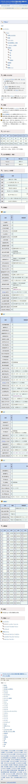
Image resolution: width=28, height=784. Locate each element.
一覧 (5, 8)
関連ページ (10, 67)
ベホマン (17, 634)
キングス (12, 636)
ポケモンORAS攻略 (21, 757)
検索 (13, 8)
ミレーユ (16, 624)
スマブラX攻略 (4, 764)
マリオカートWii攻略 (5, 768)
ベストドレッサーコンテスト (10, 711)
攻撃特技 (6, 737)
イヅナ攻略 (19, 772)
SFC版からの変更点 (8, 689)
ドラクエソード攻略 (18, 752)
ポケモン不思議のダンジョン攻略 (18, 759)
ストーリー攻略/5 (8, 698)
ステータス (10, 40)
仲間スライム (6, 631)
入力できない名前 (8, 729)
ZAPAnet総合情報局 (5, 5)
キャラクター (6, 29)
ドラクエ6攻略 (4, 750)
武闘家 (7, 114)
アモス (5, 22)
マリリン (17, 636)
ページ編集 (21, 8)
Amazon (8, 777)
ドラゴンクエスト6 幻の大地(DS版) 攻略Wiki (14, 1)
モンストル (7, 79)
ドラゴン (4, 292)
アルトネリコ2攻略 (14, 761)
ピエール (7, 634)
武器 (11, 50)
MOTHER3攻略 (21, 766)
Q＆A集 (5, 687)
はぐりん (7, 639)
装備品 (9, 47)
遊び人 (2, 175)
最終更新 (9, 8)
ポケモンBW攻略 (12, 757)
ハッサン (16, 108)
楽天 (12, 777)
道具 (5, 744)
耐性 (9, 65)
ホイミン (12, 634)
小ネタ (5, 735)
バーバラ (7, 626)
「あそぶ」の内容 (12, 45)
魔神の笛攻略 (13, 772)
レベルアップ (7, 722)
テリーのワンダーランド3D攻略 (17, 756)
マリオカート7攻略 (15, 768)
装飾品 (11, 60)
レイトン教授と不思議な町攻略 (10, 770)
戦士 (4, 114)
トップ (2, 8)
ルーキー (12, 639)
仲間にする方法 (11, 35)
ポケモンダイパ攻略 (5, 759)
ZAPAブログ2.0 (19, 773)
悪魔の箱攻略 (21, 770)
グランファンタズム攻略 (9, 763)
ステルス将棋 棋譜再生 (13, 775)
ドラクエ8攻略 (19, 750)
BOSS (5, 685)
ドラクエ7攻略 (12, 750)
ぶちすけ (7, 636)
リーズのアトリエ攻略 (21, 763)
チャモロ (12, 626)
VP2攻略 (11, 764)
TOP (2, 25)
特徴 (9, 37)
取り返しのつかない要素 (9, 731)
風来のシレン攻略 (13, 766)
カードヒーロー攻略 (10, 773)
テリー (16, 626)
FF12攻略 (6, 766)
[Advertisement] (14, 13)
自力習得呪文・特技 (13, 42)
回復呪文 (6, 733)
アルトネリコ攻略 (5, 761)
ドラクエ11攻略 (9, 752)
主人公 (5, 724)
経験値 (9, 62)
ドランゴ (7, 629)
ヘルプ (15, 8)
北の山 (6, 86)
